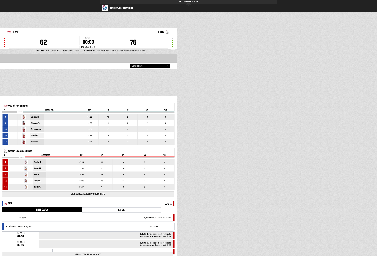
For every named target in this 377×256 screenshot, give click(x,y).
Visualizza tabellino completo (88, 194)
